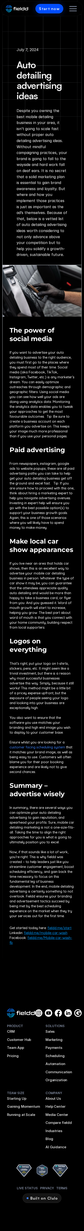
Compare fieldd (59, 1122)
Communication (59, 1072)
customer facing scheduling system (37, 747)
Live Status (27, 1188)
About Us (53, 1098)
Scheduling (55, 1056)
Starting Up (16, 1098)
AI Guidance (56, 1147)
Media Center (57, 1114)
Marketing (54, 1039)
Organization (56, 1080)
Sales (50, 1031)
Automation (55, 1064)
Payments (54, 1047)
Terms (61, 1188)
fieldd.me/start (59, 928)
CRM (11, 1031)
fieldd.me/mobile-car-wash (45, 933)
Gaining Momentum (23, 1106)
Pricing (13, 1056)
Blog (49, 1139)
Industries (54, 1131)
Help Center (55, 1106)
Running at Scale (21, 1114)
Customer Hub (19, 1039)
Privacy (47, 1188)
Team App (15, 1047)
